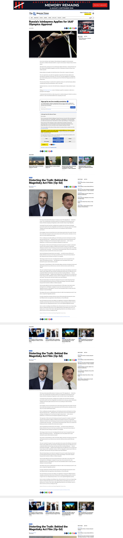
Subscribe (73, 107)
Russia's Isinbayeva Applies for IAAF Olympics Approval (51, 23)
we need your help (44, 128)
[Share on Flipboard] (74, 28)
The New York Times (48, 90)
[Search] (93, 17)
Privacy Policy (49, 109)
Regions (41, 17)
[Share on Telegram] (68, 28)
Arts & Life (54, 17)
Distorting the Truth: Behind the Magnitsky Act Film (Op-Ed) (48, 181)
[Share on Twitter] (67, 28)
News (32, 17)
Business (45, 17)
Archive (63, 17)
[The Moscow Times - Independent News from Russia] (39, 13)
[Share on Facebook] (65, 28)
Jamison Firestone (33, 186)
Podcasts (59, 17)
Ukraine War (36, 17)
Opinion (49, 17)
